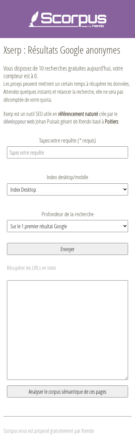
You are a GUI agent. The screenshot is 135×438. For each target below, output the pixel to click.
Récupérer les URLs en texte (31, 267)
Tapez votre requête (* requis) (67, 140)
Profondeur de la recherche (68, 214)
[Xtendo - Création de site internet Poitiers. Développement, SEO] (67, 18)
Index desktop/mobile (67, 177)
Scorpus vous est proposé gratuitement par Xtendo (48, 430)
